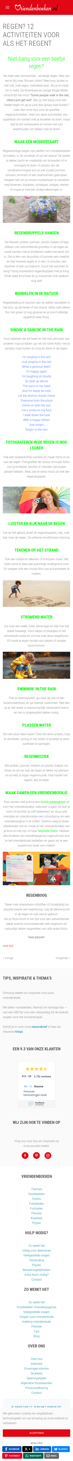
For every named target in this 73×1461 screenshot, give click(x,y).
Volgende (62, 958)
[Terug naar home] (36, 7)
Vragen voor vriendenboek (36, 1317)
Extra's (36, 1199)
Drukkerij (36, 1373)
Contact (36, 1279)
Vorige (9, 958)
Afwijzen (36, 1443)
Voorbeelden (36, 1194)
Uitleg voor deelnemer (36, 1250)
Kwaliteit (36, 1218)
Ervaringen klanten (36, 1368)
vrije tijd (8, 946)
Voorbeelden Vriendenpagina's (36, 1307)
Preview (36, 1213)
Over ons (36, 1359)
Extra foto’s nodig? (36, 1275)
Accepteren (36, 1433)
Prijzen (36, 1223)
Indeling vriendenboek (36, 1321)
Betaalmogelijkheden (36, 1270)
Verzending (36, 1260)
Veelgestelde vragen (36, 1255)
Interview (36, 1363)
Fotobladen (36, 1203)
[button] (7, 7)
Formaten (36, 1208)
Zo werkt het (36, 1245)
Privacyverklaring (36, 1388)
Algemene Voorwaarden (36, 1383)
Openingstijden (36, 1378)
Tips (36, 1331)
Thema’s (36, 1189)
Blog (36, 1336)
